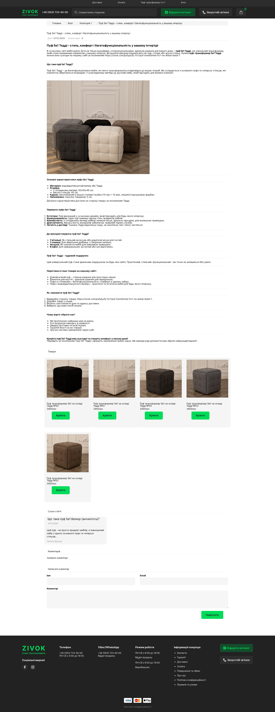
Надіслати (212, 614)
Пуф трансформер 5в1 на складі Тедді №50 (64, 404)
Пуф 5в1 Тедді (83, 341)
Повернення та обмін (188, 670)
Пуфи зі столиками (60, 282)
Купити (60, 415)
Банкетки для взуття (61, 279)
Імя (48, 575)
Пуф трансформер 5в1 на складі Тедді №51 (111, 404)
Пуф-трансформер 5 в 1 (153, 2)
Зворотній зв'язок (218, 12)
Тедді (126, 201)
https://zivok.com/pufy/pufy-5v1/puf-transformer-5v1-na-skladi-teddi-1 (142, 55)
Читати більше (54, 541)
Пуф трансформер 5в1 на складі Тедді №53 (204, 404)
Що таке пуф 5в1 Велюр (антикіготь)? (73, 519)
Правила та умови (187, 684)
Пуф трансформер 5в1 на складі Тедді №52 (64, 479)
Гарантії (181, 657)
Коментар (52, 588)
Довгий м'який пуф (60, 277)
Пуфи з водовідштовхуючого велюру (70, 284)
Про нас (181, 675)
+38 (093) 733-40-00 (55, 12)
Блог (183, 2)
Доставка (97, 2)
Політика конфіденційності (191, 680)
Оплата (121, 2)
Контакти (182, 652)
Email (143, 575)
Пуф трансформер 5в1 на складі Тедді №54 (157, 404)
